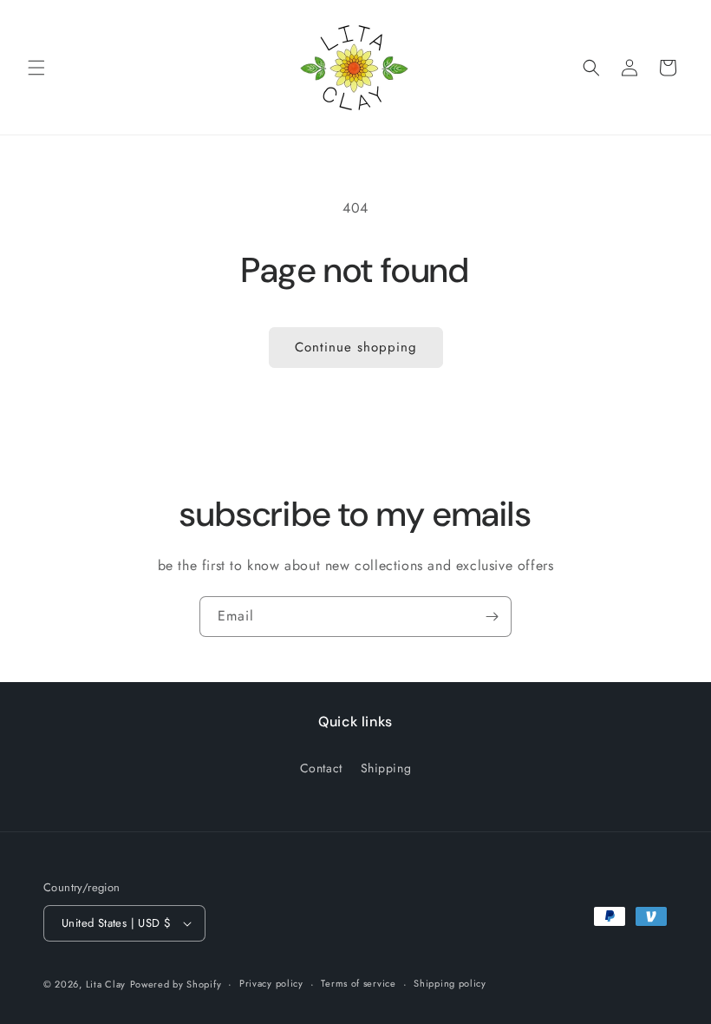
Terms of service (358, 983)
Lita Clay (106, 984)
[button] (36, 68)
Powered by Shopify (176, 984)
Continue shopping (356, 347)
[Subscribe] (492, 616)
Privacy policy (271, 983)
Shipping (386, 768)
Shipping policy (450, 983)
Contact (321, 768)
